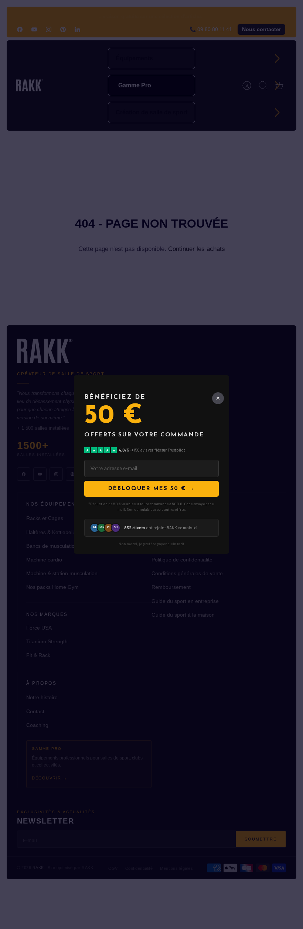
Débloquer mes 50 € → (151, 489)
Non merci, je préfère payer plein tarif (151, 544)
